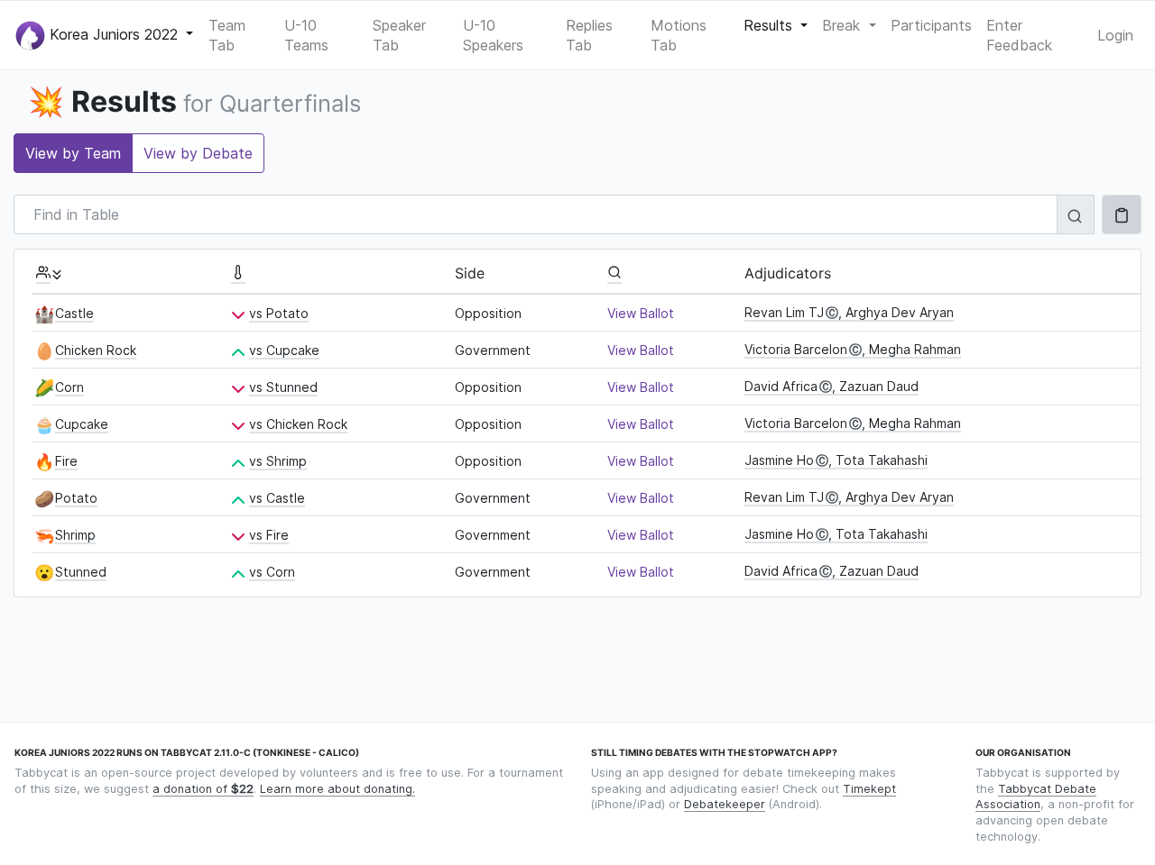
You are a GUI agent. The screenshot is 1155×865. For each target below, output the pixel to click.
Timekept (869, 789)
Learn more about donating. (337, 789)
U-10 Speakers (493, 35)
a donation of (203, 789)
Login (1115, 35)
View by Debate (198, 153)
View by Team (73, 153)
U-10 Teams (306, 35)
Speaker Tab (399, 35)
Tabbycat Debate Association (1035, 797)
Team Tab (226, 35)
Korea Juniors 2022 (113, 33)
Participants (931, 25)
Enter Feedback (1019, 35)
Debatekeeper (724, 804)
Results (770, 25)
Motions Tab (679, 35)
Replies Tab (589, 35)
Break (843, 25)
